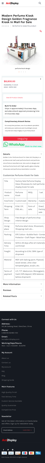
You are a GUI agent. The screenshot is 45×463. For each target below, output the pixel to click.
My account (6, 367)
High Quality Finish (9, 392)
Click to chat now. (33, 146)
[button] (40, 32)
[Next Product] (40, 79)
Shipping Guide (8, 380)
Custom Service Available (12, 401)
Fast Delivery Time (9, 397)
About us (5, 358)
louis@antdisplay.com (10, 339)
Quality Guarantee (9, 405)
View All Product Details (14, 98)
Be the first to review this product (24, 26)
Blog (3, 376)
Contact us (6, 362)
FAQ (3, 371)
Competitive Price (9, 410)
